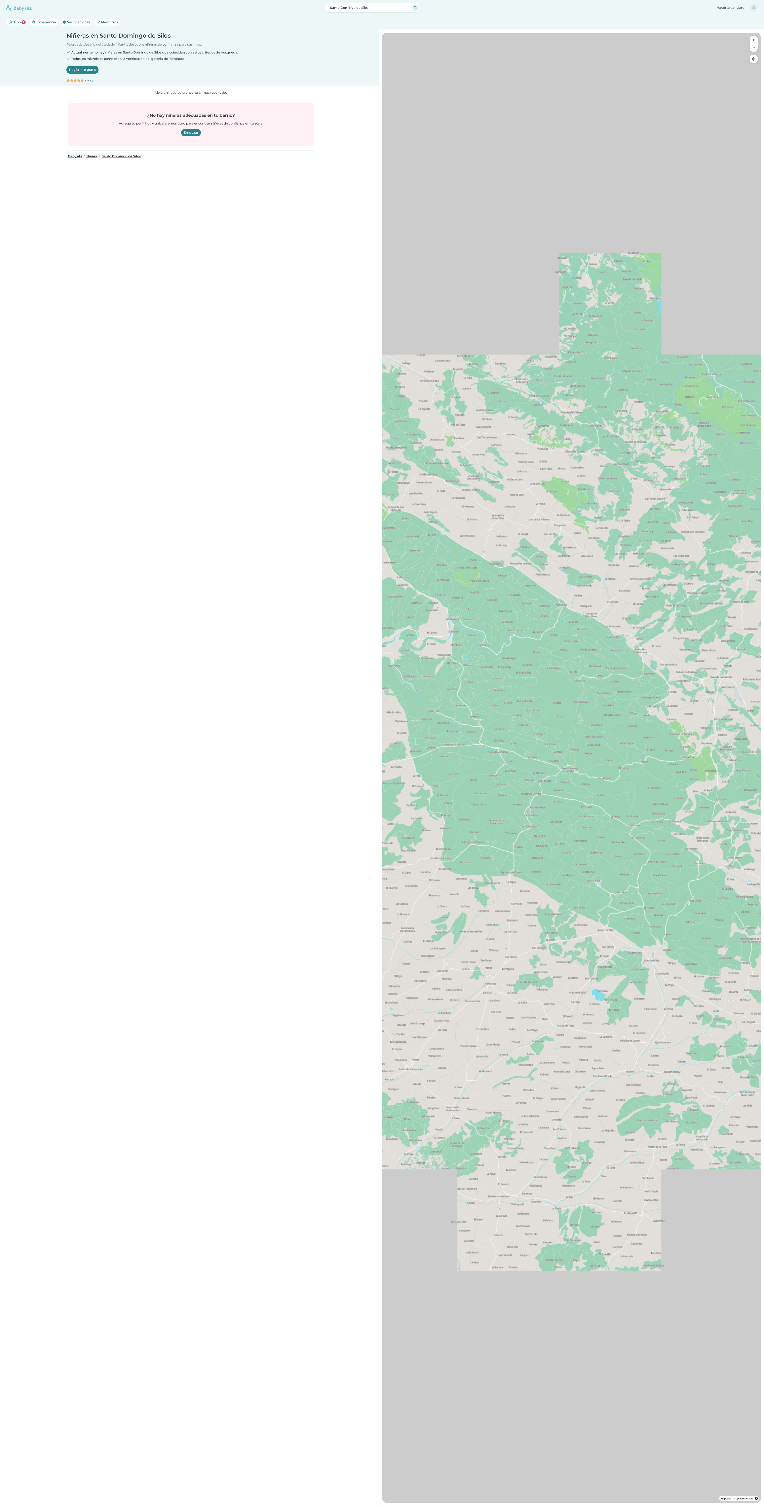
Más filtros (109, 22)
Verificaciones (78, 22)
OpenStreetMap (744, 1498)
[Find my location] (754, 59)
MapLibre (726, 1498)
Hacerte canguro (730, 8)
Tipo (18, 22)
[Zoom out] (754, 48)
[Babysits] (19, 7)
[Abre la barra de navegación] (754, 8)
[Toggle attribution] (756, 1498)
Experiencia (46, 22)
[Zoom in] (754, 40)
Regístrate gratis (82, 70)
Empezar (191, 132)
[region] (571, 768)
